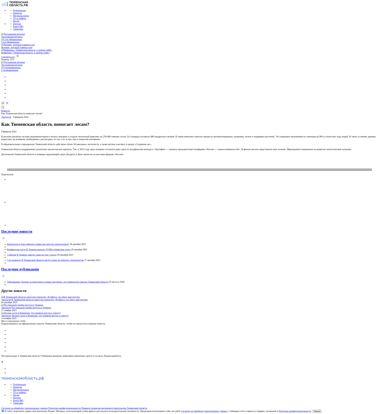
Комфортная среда (16, 249)
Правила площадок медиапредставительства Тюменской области (114, 408)
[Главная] (14, 5)
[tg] (9, 85)
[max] (9, 89)
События (11, 255)
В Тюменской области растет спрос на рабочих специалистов (52, 260)
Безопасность (14, 244)
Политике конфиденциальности (295, 411)
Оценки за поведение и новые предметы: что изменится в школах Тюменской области (65, 282)
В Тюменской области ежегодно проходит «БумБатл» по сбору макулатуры (49, 299)
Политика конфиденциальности (64, 408)
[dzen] (9, 97)
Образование (13, 282)
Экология (6, 117)
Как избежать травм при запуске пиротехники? (45, 244)
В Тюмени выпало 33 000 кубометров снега (48, 249)
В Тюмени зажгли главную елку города (37, 255)
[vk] (9, 76)
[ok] (9, 81)
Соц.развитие (14, 260)
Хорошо (317, 411)
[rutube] (9, 93)
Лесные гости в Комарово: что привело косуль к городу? (40, 315)
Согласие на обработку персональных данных (24, 408)
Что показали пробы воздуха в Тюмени (31, 307)
